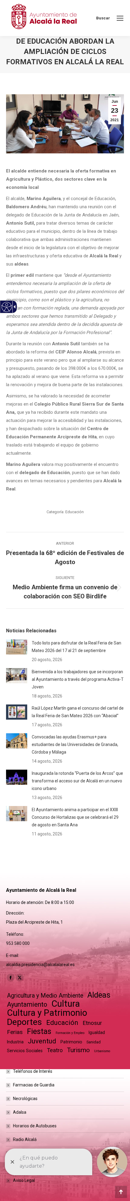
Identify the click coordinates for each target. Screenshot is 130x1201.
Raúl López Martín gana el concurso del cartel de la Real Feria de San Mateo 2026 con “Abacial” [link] (78, 712)
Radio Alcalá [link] (25, 1139)
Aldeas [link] (98, 995)
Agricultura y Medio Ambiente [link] (45, 995)
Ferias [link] (15, 1032)
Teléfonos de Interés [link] (32, 1071)
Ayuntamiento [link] (27, 1004)
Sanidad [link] (93, 1042)
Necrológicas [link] (25, 1098)
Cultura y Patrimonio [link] (47, 1013)
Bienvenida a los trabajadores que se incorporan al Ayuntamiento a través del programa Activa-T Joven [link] (78, 679)
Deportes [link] (24, 1022)
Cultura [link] (65, 1004)
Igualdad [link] (97, 1032)
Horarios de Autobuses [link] (35, 1125)
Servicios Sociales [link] (25, 1050)
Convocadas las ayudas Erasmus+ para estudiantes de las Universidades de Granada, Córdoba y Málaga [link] (75, 744)
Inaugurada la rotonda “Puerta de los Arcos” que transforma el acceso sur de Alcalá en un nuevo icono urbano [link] (77, 781)
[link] (120, 18)
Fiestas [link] (39, 1031)
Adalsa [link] (19, 1112)
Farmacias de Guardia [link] (33, 1084)
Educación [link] (74, 512)
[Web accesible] (6, 307)
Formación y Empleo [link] (70, 1033)
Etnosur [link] (92, 1023)
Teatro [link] (55, 1050)
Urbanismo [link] (102, 1051)
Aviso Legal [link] (24, 1180)
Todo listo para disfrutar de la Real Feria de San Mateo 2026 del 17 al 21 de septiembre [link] (76, 647)
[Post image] (16, 646)
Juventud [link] (42, 1041)
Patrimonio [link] (71, 1041)
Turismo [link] (78, 1050)
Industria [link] (15, 1041)
